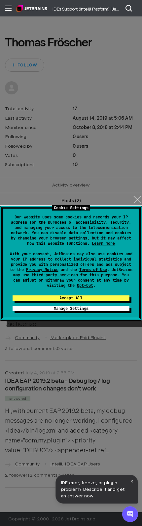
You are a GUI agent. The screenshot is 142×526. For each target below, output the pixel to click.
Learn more (103, 243)
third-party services (55, 275)
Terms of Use (93, 269)
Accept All (71, 298)
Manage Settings (71, 308)
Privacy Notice (42, 269)
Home (32, 8)
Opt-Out (85, 285)
